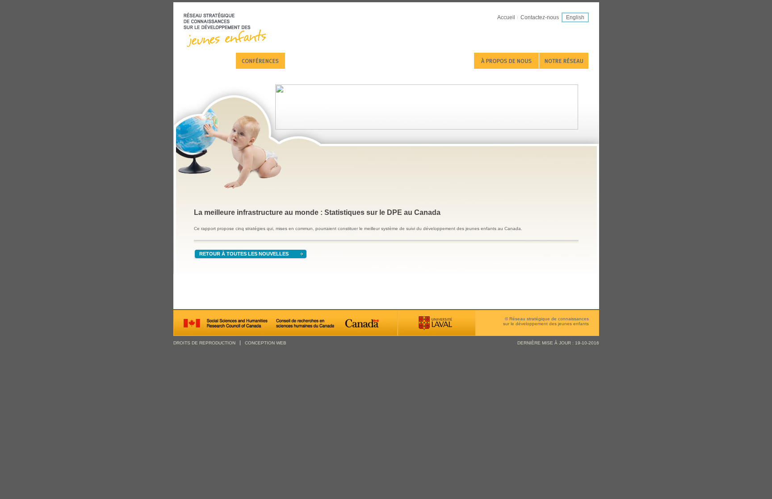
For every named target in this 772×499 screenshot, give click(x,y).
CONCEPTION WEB (265, 342)
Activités (318, 61)
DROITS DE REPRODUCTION (204, 342)
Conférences (260, 61)
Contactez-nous (539, 17)
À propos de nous (506, 61)
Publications (209, 61)
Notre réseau (563, 61)
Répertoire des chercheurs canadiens (412, 61)
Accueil (506, 17)
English (575, 17)
